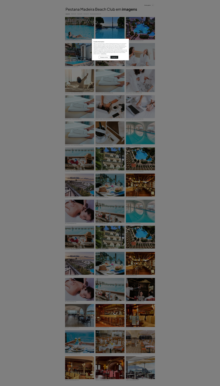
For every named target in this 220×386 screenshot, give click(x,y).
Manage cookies (104, 57)
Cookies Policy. (104, 53)
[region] (110, 49)
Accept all (114, 57)
